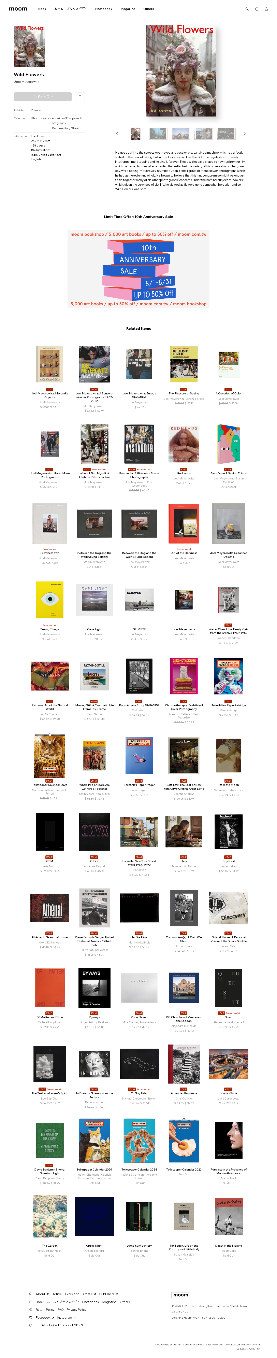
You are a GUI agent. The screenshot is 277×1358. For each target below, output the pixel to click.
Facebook (43, 1317)
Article (57, 1294)
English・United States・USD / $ (59, 1325)
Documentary (61, 128)
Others (148, 9)
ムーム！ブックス (70, 9)
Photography (40, 118)
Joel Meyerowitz (26, 82)
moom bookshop (18, 9)
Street (75, 128)
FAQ (61, 1310)
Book (42, 9)
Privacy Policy (76, 1310)
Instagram (64, 1317)
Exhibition (72, 1294)
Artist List (89, 1294)
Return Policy (45, 1310)
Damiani (36, 110)
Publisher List (108, 1294)
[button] (117, 133)
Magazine (127, 9)
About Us (42, 1294)
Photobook (103, 9)
